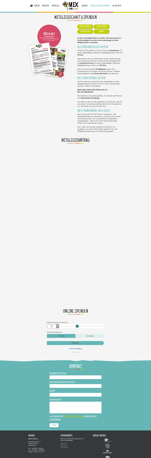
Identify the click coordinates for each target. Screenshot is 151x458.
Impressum (64, 445)
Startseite (63, 443)
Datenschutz (64, 447)
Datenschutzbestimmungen (73, 416)
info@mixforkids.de (38, 452)
